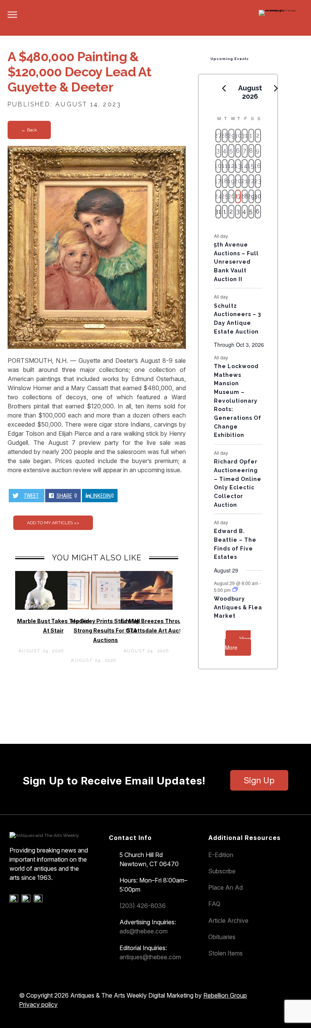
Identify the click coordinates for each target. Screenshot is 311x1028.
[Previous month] (224, 88)
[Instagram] (39, 900)
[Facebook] (14, 900)
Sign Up (259, 780)
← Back (29, 130)
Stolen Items (225, 953)
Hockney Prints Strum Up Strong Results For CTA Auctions (105, 630)
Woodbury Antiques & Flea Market (238, 607)
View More (238, 643)
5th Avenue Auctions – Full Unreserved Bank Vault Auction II (236, 262)
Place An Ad (225, 887)
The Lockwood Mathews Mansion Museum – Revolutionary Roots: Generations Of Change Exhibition (237, 400)
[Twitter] (27, 900)
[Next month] (276, 88)
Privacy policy (38, 1004)
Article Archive (228, 920)
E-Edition (220, 855)
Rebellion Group (225, 995)
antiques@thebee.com (150, 957)
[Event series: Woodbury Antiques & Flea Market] (235, 589)
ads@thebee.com (143, 931)
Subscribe (222, 871)
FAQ (214, 904)
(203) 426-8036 (142, 905)
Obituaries (222, 937)
